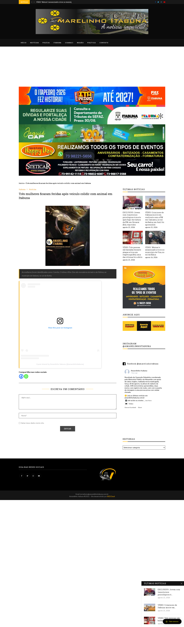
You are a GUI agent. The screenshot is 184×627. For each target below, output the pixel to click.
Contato (104, 43)
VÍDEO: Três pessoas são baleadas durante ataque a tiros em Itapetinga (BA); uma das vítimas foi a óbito (132, 252)
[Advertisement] (92, 65)
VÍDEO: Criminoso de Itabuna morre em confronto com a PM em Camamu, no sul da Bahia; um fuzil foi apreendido (154, 218)
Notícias (34, 43)
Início (23, 43)
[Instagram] (161, 2)
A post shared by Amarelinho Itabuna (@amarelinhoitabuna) (60, 364)
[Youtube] (164, 2)
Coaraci (69, 43)
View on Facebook (130, 407)
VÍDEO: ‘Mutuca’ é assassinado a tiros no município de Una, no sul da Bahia (154, 251)
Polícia (46, 43)
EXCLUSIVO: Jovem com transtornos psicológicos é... (169, 592)
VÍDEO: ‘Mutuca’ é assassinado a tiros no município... (55, 2)
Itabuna (57, 43)
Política (91, 43)
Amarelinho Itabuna (139, 371)
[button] (172, 621)
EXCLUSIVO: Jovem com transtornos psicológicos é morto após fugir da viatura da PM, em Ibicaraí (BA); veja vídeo (132, 218)
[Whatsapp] (26, 376)
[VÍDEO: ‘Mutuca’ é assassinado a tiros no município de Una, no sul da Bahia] (155, 237)
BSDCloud (111, 496)
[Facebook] (155, 2)
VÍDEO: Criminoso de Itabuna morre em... (167, 606)
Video (131, 404)
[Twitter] (158, 2)
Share (140, 407)
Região (80, 43)
